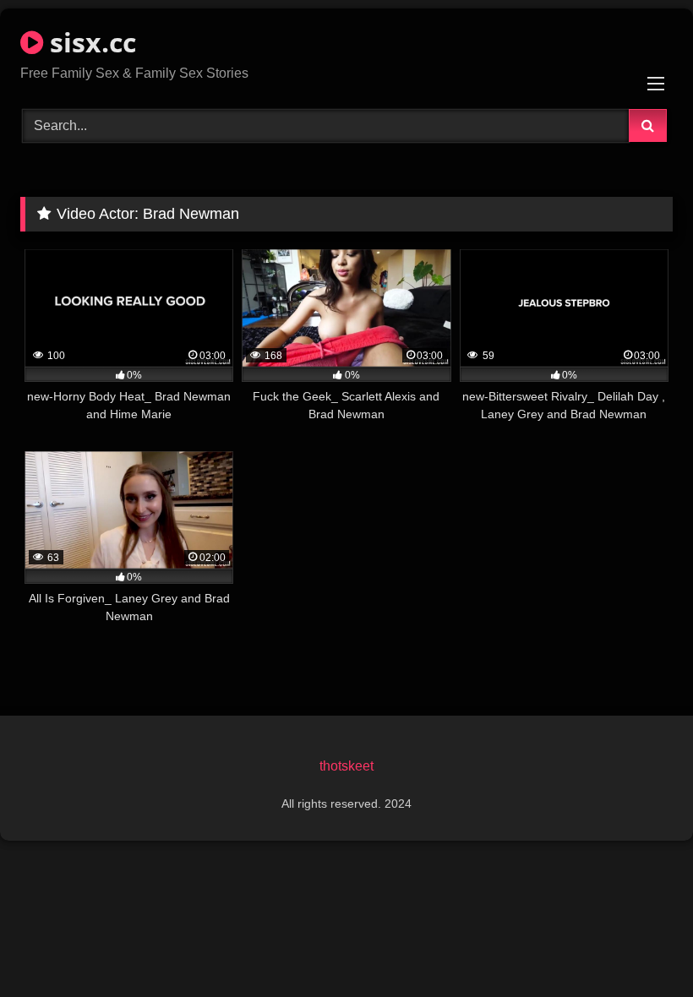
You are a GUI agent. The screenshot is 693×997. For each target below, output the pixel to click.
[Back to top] (640, 946)
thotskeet (346, 766)
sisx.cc (89, 42)
